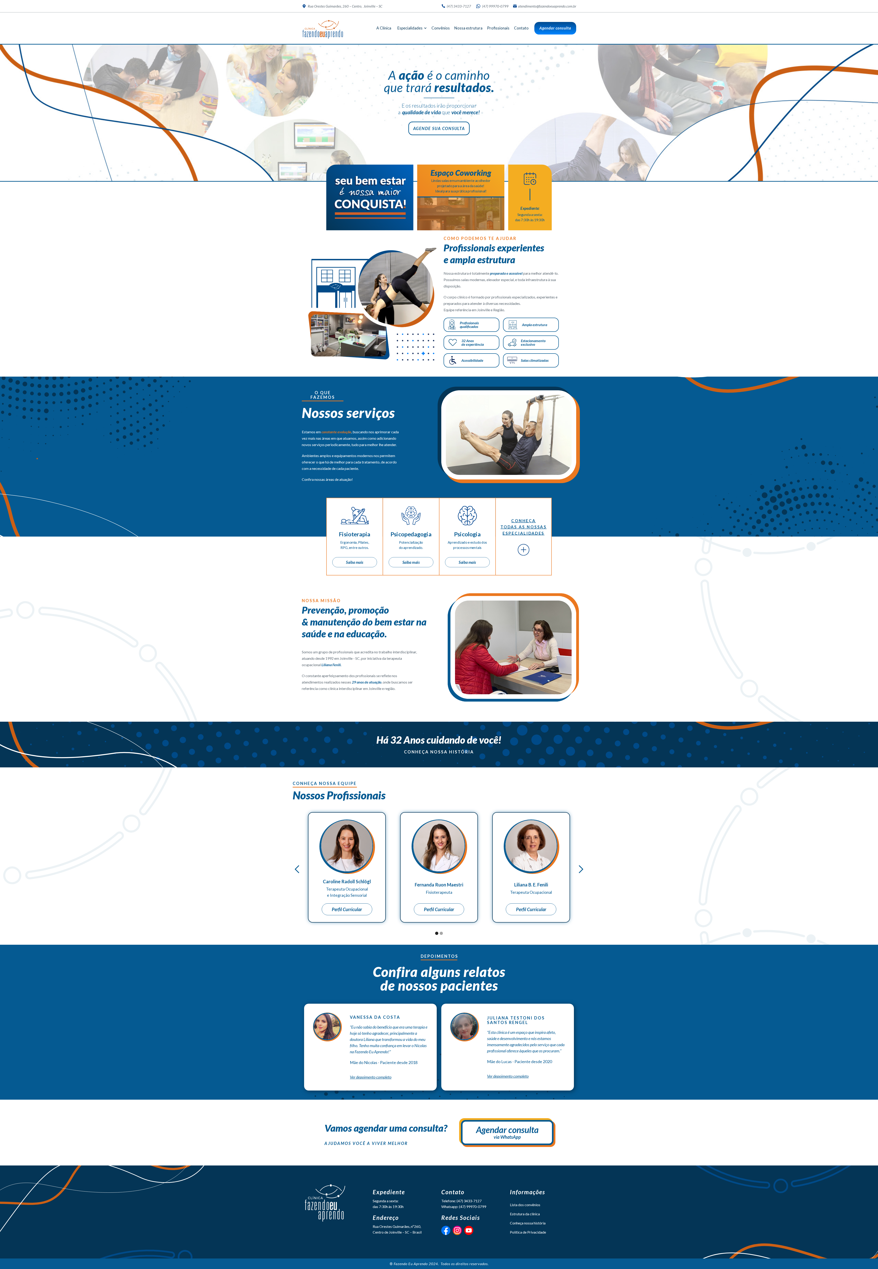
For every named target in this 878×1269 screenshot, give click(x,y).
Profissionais (498, 28)
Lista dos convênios (525, 1204)
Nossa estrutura (468, 28)
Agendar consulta (555, 28)
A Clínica (383, 28)
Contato (521, 28)
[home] (323, 29)
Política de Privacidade (528, 1232)
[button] (411, 28)
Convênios (440, 28)
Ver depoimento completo (370, 1077)
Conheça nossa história (439, 752)
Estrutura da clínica (525, 1214)
